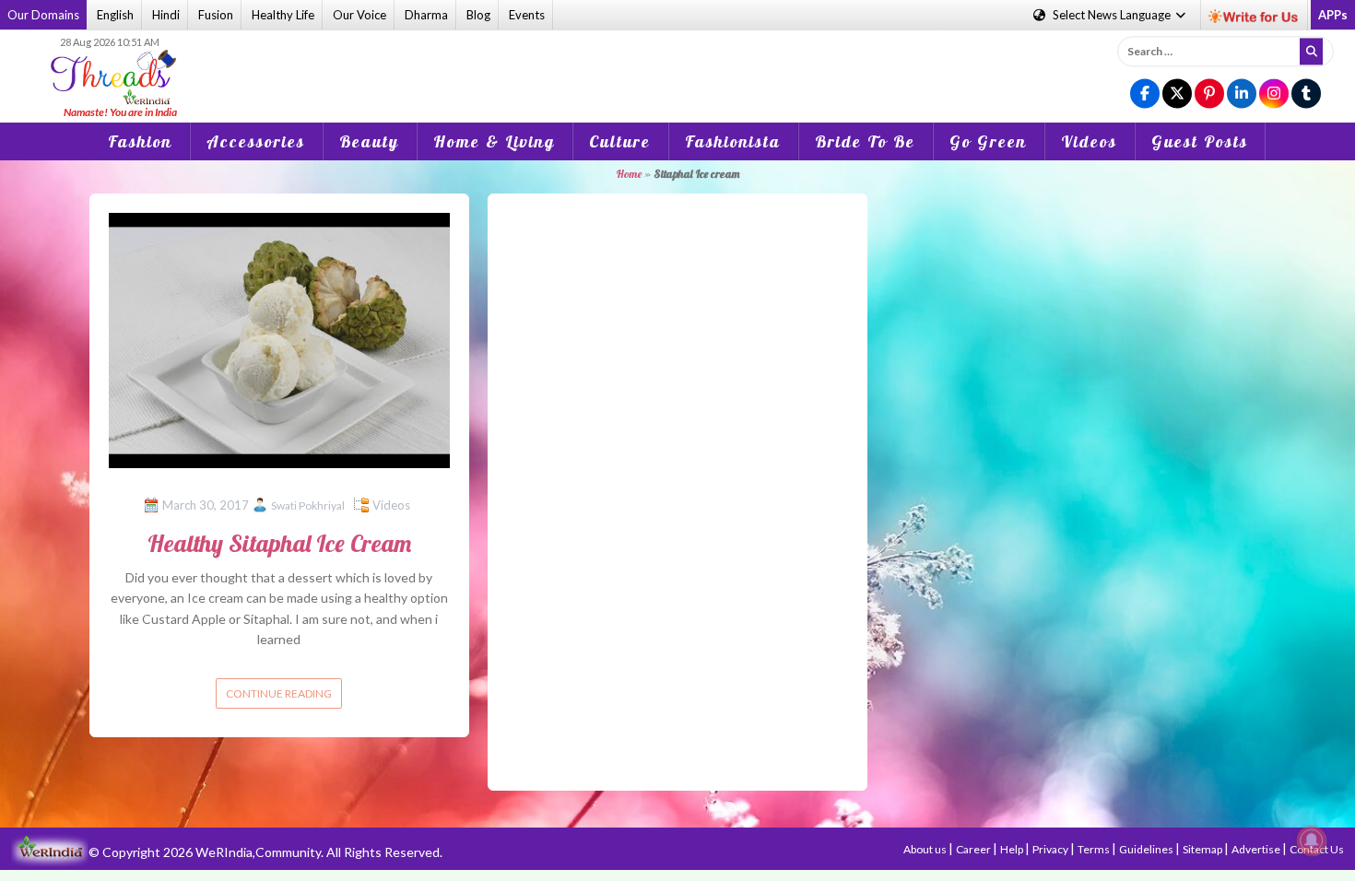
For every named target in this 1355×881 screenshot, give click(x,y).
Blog (478, 14)
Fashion (140, 141)
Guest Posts (1199, 141)
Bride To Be (865, 141)
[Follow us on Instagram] (1274, 94)
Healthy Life (283, 14)
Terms (1095, 849)
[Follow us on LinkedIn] (1241, 94)
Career (974, 849)
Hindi (166, 14)
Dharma (426, 14)
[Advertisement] (677, 63)
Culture (620, 141)
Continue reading (279, 693)
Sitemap (1203, 849)
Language (1113, 14)
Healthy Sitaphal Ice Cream (279, 543)
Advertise (1256, 849)
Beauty (369, 141)
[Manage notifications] (1311, 840)
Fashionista (733, 141)
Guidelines (1147, 849)
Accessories (255, 141)
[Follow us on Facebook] (1145, 94)
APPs (1333, 14)
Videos (1089, 141)
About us (925, 849)
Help (1012, 849)
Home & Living (494, 141)
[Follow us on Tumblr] (1306, 94)
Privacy (1051, 849)
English (115, 14)
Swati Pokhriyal (308, 505)
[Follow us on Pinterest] (1209, 94)
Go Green (988, 141)
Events (527, 14)
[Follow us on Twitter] (1177, 94)
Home (629, 174)
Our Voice (359, 14)
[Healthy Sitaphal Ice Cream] (279, 339)
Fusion (215, 14)
